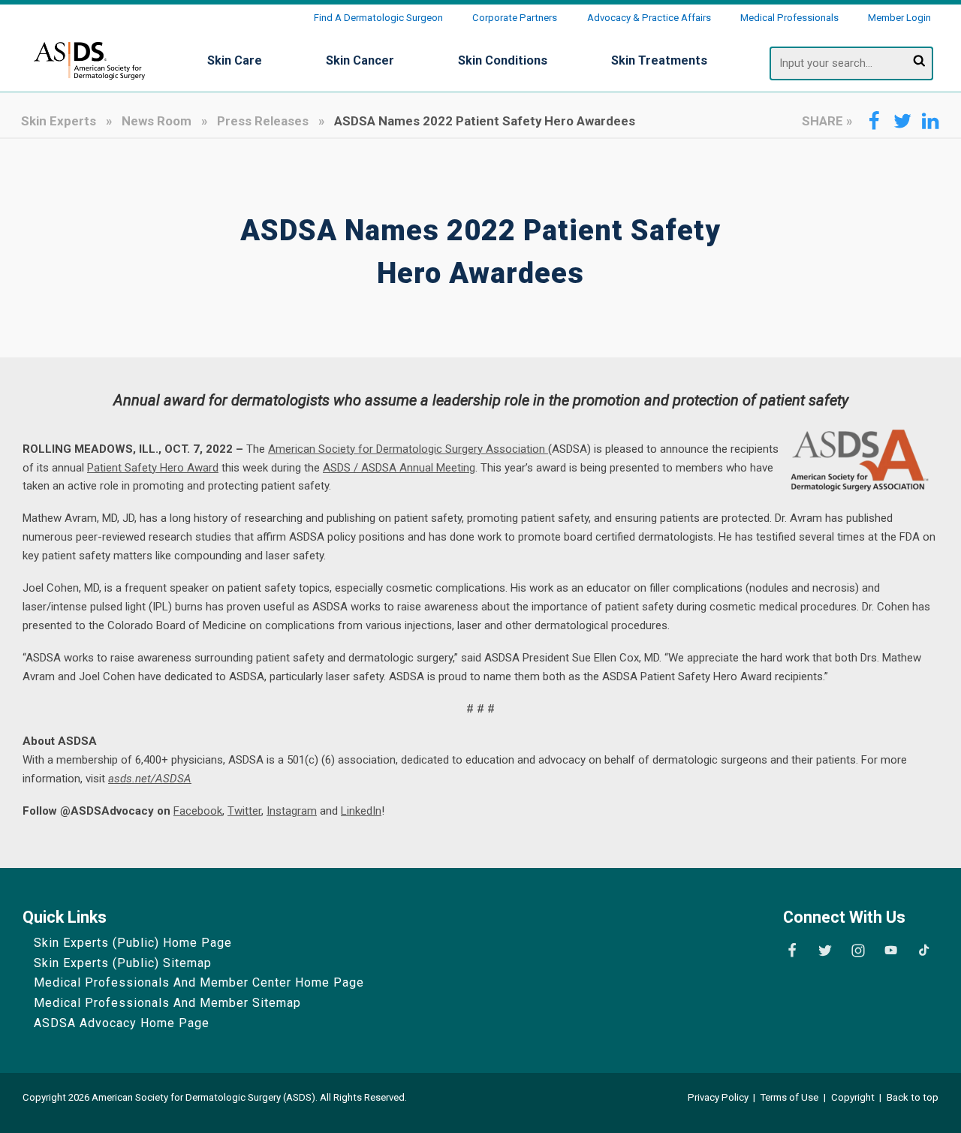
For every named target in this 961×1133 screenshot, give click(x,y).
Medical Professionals (789, 17)
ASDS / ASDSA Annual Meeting (399, 468)
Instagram (292, 811)
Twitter (244, 811)
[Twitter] (825, 951)
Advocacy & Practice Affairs (649, 17)
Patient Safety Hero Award (152, 468)
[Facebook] (792, 951)
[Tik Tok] (923, 951)
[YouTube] (890, 951)
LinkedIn (361, 811)
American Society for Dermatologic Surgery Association (408, 449)
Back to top (912, 1097)
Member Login (899, 17)
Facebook (197, 811)
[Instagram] (858, 951)
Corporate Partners (514, 17)
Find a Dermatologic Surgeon (378, 17)
